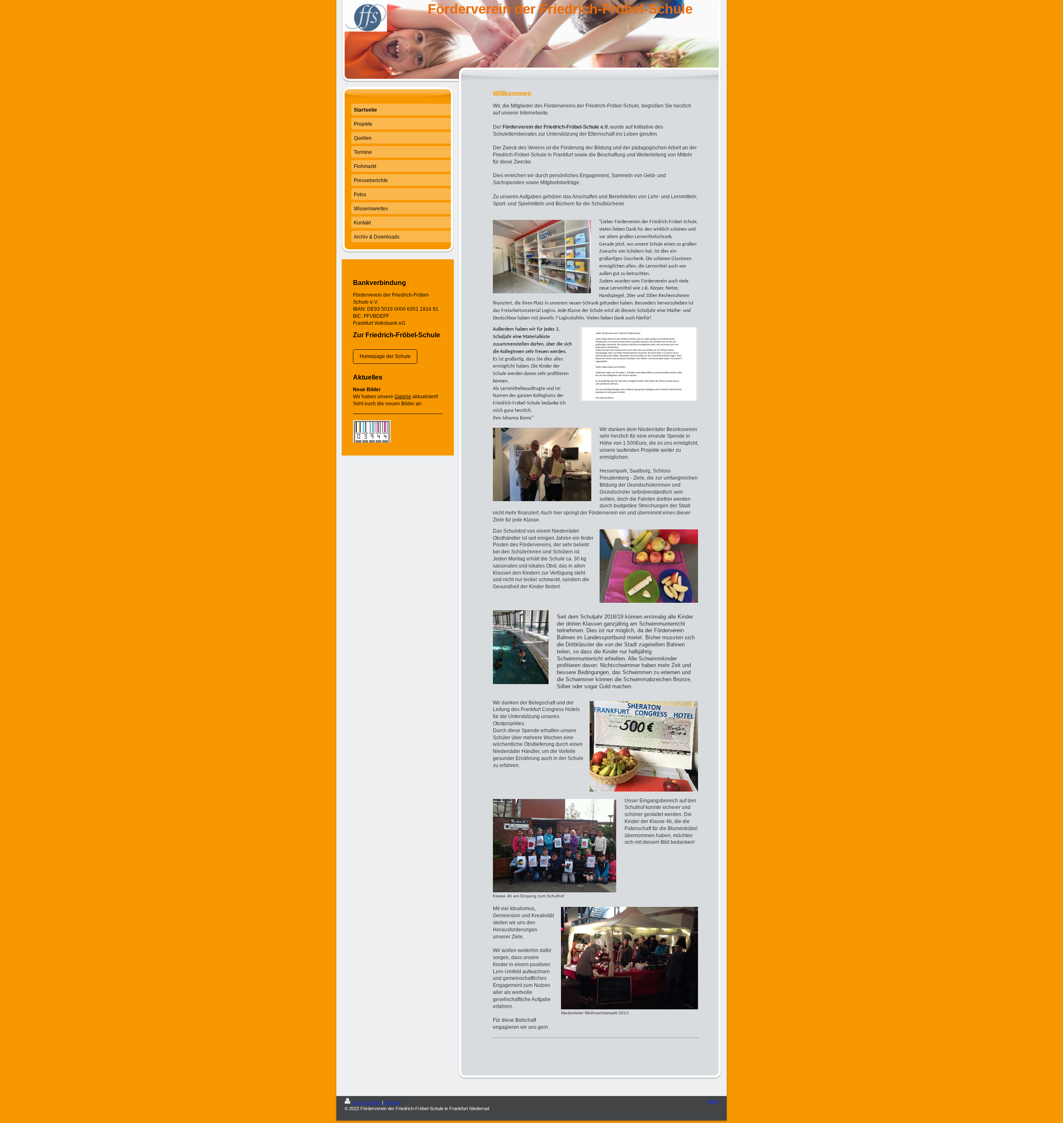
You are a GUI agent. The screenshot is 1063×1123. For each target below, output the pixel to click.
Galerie (402, 397)
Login (713, 1101)
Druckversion (367, 1102)
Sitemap (393, 1102)
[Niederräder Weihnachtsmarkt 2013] (629, 958)
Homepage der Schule (385, 356)
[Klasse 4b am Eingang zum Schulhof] (554, 845)
